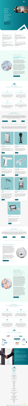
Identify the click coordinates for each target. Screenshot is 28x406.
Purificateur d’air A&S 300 (14, 396)
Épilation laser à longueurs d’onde (14, 392)
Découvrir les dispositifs (5, 260)
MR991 (14, 389)
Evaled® (14, 384)
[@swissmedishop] (6, 336)
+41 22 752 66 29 (14, 377)
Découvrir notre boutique (7, 22)
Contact (14, 402)
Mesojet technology (14, 381)
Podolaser (14, 395)
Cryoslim (14, 387)
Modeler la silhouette (14, 388)
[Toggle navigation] (3, 1)
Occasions (14, 398)
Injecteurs (14, 383)
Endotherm (14, 385)
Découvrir (3, 199)
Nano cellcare (14, 393)
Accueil (14, 380)
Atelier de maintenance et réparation (14, 399)
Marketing (14, 400)
